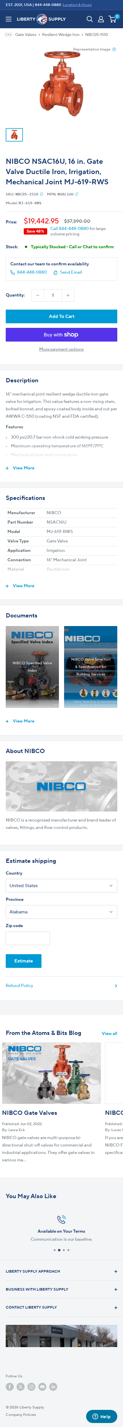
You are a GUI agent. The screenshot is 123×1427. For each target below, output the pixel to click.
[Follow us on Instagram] (31, 1387)
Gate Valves (25, 34)
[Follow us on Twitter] (21, 1387)
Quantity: (15, 295)
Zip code (14, 926)
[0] (112, 19)
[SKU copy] (41, 194)
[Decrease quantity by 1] (38, 295)
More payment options (61, 349)
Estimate (23, 961)
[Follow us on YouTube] (42, 1387)
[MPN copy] (77, 194)
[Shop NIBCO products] (61, 786)
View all (109, 1033)
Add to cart (61, 316)
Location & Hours (77, 5)
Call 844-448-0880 (69, 228)
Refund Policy (19, 985)
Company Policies (21, 1414)
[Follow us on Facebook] (10, 1387)
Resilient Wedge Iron (61, 34)
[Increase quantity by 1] (68, 295)
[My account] (101, 19)
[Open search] (90, 19)
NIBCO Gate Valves (29, 1113)
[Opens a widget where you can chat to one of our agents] (101, 1417)
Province (14, 899)
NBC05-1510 (96, 34)
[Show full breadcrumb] (10, 34)
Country (14, 873)
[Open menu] (8, 19)
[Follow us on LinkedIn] (53, 1387)
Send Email (71, 272)
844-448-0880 (48, 5)
